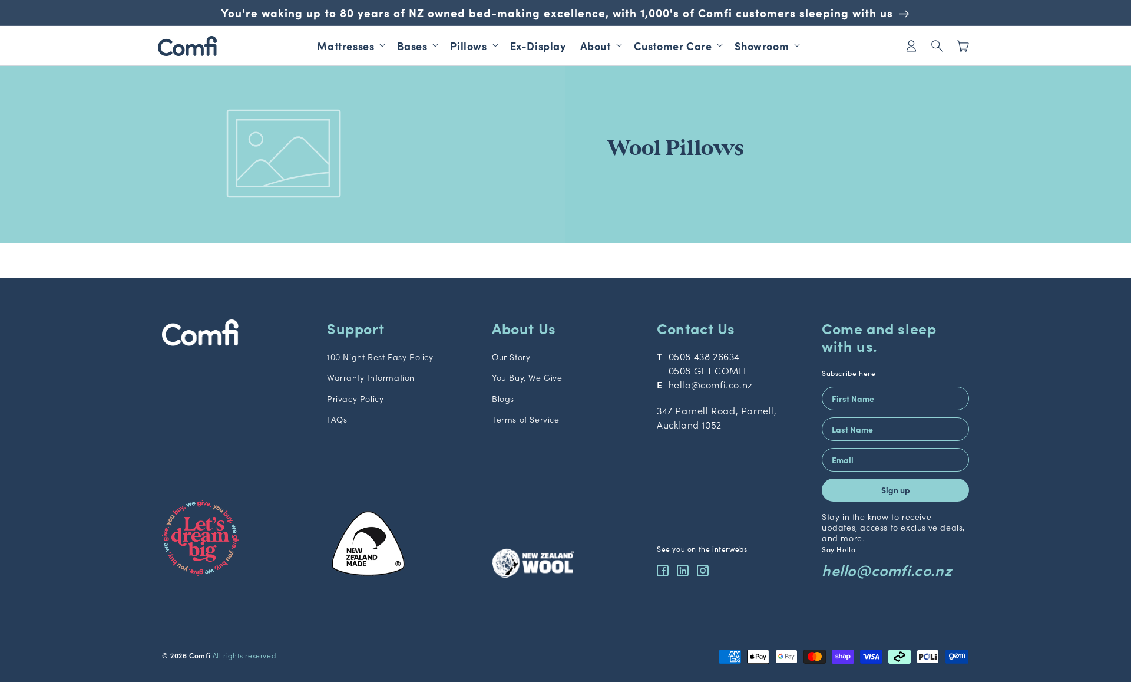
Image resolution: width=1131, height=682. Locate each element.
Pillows (468, 45)
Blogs (503, 398)
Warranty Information (371, 377)
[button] (937, 45)
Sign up (895, 490)
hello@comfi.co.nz (711, 384)
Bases (412, 45)
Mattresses (345, 45)
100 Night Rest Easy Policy (380, 357)
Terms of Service (526, 419)
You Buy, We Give (527, 377)
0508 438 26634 (704, 356)
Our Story (511, 357)
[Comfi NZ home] (235, 334)
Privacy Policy (355, 398)
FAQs (337, 419)
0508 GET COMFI (707, 370)
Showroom (762, 45)
